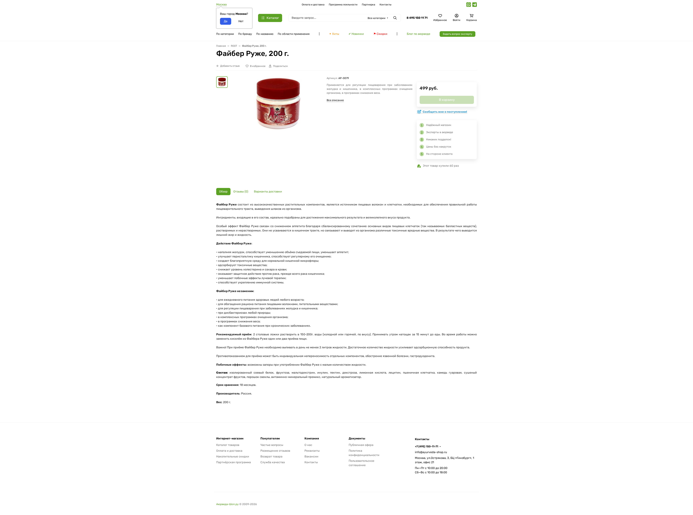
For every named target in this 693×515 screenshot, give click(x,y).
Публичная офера (361, 445)
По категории (225, 34)
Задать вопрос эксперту (457, 34)
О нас (308, 445)
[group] (278, 129)
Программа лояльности (343, 4)
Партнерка (368, 4)
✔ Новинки (356, 34)
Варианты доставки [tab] (268, 191)
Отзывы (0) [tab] (240, 191)
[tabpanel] (346, 305)
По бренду (245, 34)
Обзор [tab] (223, 191)
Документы (357, 438)
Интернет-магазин (229, 438)
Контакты (385, 4)
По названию (264, 34)
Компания (311, 438)
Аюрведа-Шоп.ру (227, 504)
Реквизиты (312, 450)
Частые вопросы (271, 445)
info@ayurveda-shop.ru (431, 452)
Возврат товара (271, 456)
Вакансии (311, 456)
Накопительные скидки (232, 456)
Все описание (335, 100)
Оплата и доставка (313, 4)
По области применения (294, 34)
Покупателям (270, 438)
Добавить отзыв (230, 65)
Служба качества (272, 462)
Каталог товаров (227, 445)
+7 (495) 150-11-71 (426, 446)
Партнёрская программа (233, 462)
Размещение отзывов (275, 450)
